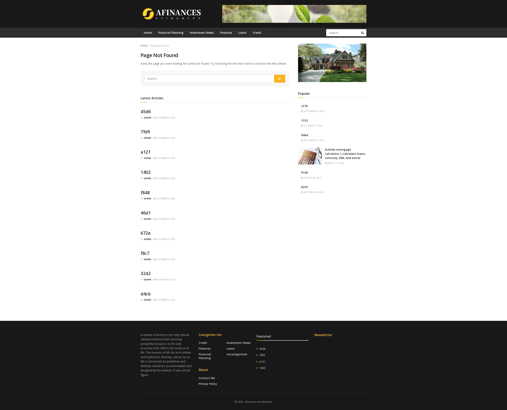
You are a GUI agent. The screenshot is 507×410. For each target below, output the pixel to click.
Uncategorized (237, 354)
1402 (146, 172)
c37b (304, 106)
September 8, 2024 (313, 192)
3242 (146, 273)
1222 (304, 120)
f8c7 (145, 253)
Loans (242, 32)
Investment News (202, 32)
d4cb (146, 294)
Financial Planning (170, 32)
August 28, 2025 (312, 177)
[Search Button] (362, 32)
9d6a (304, 135)
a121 (146, 152)
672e (146, 233)
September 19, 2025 (314, 140)
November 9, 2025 (165, 117)
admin (147, 117)
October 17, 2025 (313, 125)
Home (148, 32)
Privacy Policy (208, 384)
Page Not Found (160, 45)
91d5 (304, 172)
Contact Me (207, 378)
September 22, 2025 (314, 111)
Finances (226, 32)
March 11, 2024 (335, 163)
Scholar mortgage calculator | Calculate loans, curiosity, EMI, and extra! (345, 153)
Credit (257, 32)
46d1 (146, 213)
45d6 (146, 111)
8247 (304, 187)
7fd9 (145, 132)
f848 (145, 192)
